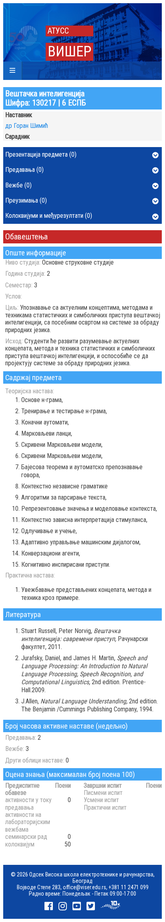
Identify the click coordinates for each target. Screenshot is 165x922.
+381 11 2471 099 (129, 887)
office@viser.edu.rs (84, 887)
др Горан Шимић (26, 125)
